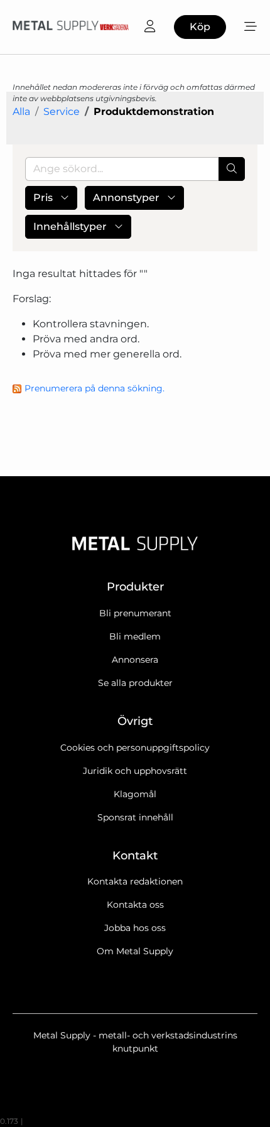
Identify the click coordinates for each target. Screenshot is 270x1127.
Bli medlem (135, 636)
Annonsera (135, 659)
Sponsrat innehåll (135, 817)
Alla (21, 111)
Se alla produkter (135, 683)
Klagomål (135, 794)
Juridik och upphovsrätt (135, 770)
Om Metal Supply (135, 951)
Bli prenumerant (135, 613)
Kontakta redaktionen (135, 881)
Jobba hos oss (135, 928)
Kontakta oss (135, 904)
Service (61, 111)
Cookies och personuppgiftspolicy (135, 747)
